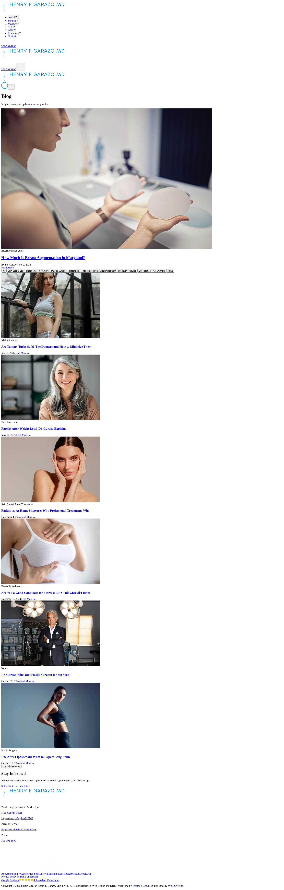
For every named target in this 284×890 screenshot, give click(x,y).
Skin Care (44, 271)
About (12, 17)
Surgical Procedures (18, 873)
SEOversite (177, 885)
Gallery (12, 29)
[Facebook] (3, 43)
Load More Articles (11, 766)
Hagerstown (7, 829)
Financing (51, 873)
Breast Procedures (127, 271)
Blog (77, 873)
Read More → (22, 353)
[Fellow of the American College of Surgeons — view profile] (17, 870)
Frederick (19, 829)
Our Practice (145, 271)
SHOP (11, 26)
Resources (13, 33)
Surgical (12, 20)
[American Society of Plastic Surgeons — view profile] (50, 870)
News (170, 271)
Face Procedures (90, 271)
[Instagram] (7, 43)
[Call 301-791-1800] (4, 87)
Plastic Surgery (58, 271)
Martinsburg (30, 829)
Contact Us (85, 873)
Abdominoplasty (108, 271)
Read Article (7, 267)
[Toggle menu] (20, 67)
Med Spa (12, 24)
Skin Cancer (159, 271)
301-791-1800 (8, 46)
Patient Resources (65, 873)
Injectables (74, 271)
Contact (12, 36)
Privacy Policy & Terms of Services (19, 876)
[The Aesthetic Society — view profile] (83, 870)
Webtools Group (141, 885)
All (4, 271)
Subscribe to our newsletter (15, 786)
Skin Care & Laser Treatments (22, 271)
